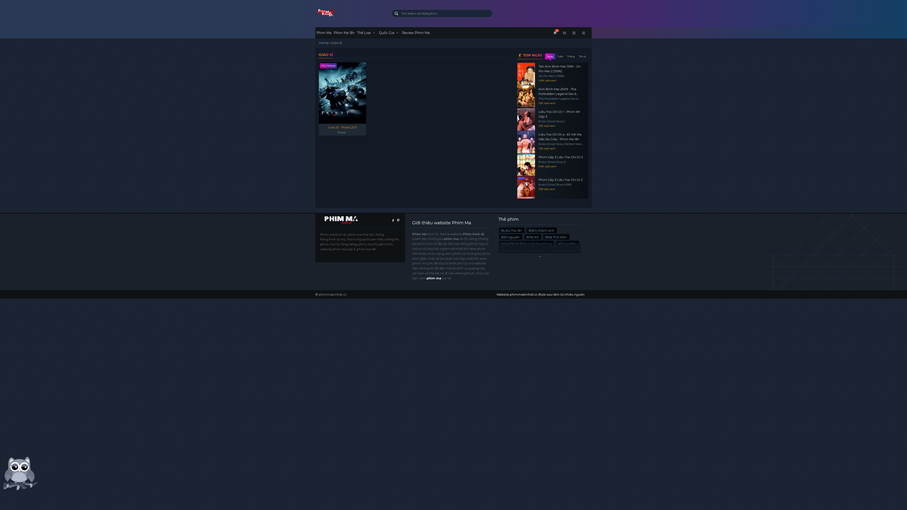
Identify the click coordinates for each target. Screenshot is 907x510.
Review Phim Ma (416, 33)
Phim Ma (324, 33)
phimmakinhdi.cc (333, 294)
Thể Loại (364, 33)
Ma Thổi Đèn (557, 237)
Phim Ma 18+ (344, 33)
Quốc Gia (387, 33)
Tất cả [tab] (582, 56)
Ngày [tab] (550, 56)
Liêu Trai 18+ (512, 230)
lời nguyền (511, 237)
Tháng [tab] (571, 56)
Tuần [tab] (560, 56)
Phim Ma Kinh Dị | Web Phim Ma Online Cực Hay (350, 12)
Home (324, 43)
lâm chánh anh (542, 230)
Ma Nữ (534, 237)
